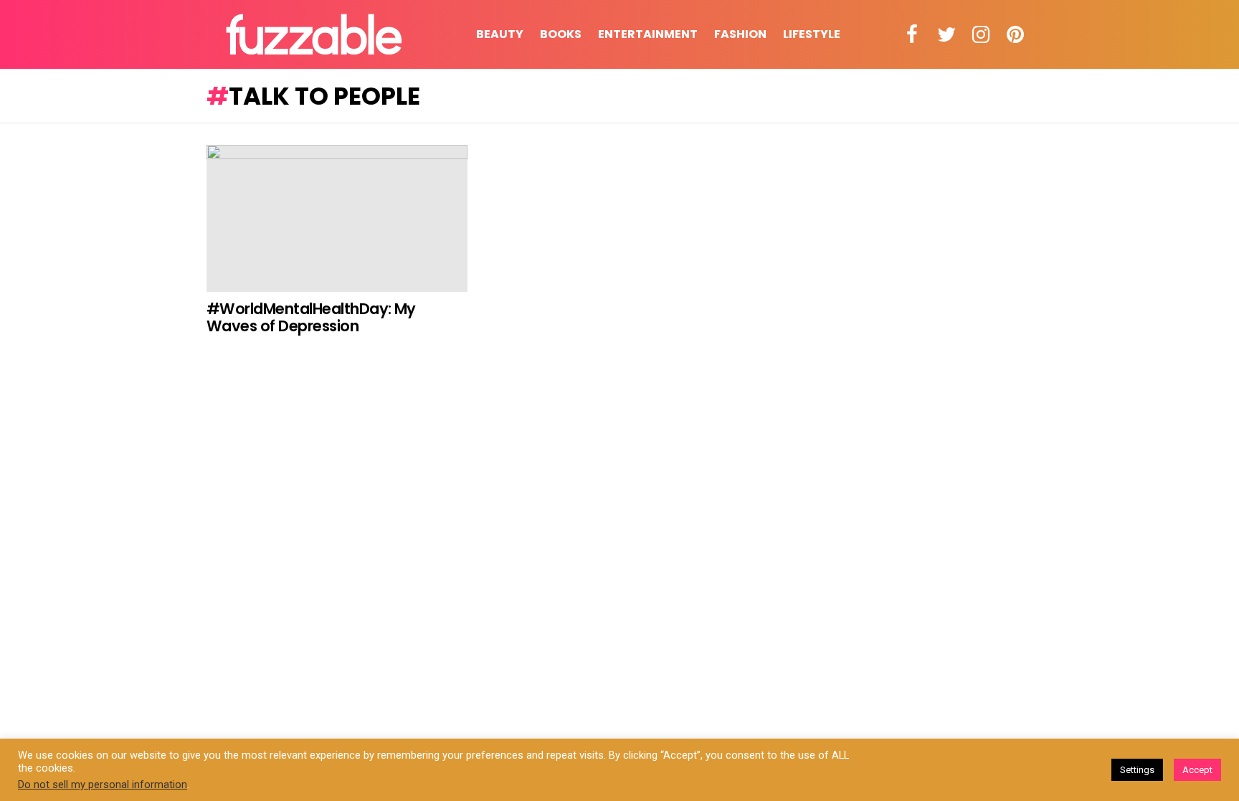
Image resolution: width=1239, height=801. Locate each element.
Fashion (740, 34)
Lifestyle (811, 34)
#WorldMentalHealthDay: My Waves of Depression (311, 317)
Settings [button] (1137, 769)
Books (560, 34)
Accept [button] (1197, 769)
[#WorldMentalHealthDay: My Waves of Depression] (336, 218)
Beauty (499, 34)
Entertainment (648, 34)
